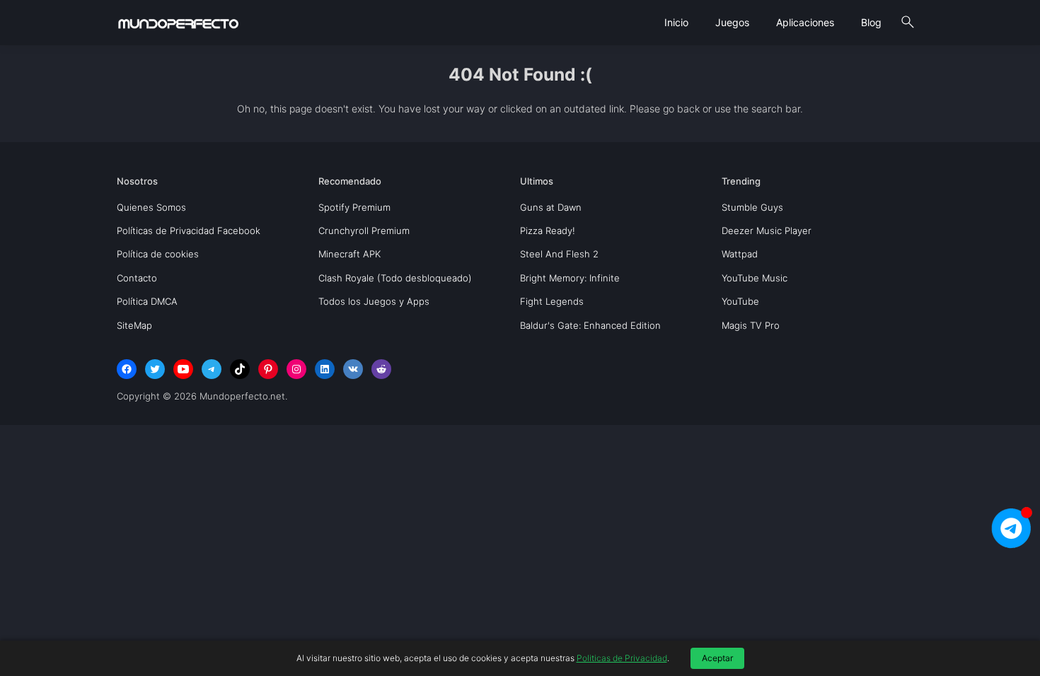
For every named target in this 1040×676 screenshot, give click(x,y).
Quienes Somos (151, 207)
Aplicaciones (805, 22)
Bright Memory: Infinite (570, 278)
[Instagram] (296, 369)
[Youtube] (183, 369)
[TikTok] (240, 369)
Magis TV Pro (751, 325)
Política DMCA (147, 301)
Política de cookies (158, 254)
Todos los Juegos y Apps (373, 301)
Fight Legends (552, 301)
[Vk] (353, 369)
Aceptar (717, 658)
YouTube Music (754, 278)
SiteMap (134, 325)
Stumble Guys (752, 207)
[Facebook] (127, 369)
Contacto (137, 278)
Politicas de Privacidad (622, 658)
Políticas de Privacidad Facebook (188, 230)
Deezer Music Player (766, 230)
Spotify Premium (354, 207)
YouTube (740, 301)
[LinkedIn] (325, 369)
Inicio (676, 22)
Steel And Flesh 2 (559, 254)
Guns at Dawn (551, 207)
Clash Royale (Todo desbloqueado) (395, 278)
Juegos (732, 22)
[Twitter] (155, 369)
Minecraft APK (349, 254)
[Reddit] (381, 369)
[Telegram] (211, 369)
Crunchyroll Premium (364, 230)
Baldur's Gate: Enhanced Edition (590, 325)
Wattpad (740, 254)
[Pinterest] (268, 369)
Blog (871, 22)
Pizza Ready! (547, 230)
